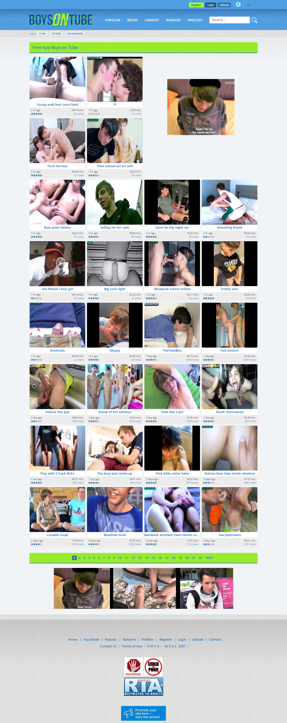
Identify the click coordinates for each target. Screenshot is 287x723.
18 (173, 558)
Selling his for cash (114, 227)
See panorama (230, 535)
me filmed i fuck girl (57, 289)
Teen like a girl (172, 412)
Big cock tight (114, 289)
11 (126, 558)
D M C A (153, 646)
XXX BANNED (75, 33)
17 (167, 558)
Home (73, 639)
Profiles (195, 20)
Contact (215, 639)
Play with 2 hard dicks (57, 473)
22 (200, 558)
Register (196, 5)
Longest (152, 20)
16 (160, 558)
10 (120, 558)
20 (187, 558)
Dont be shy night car (172, 227)
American (57, 350)
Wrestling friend (229, 227)
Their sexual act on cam (115, 166)
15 (153, 558)
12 (133, 558)
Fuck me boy (57, 166)
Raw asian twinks (57, 227)
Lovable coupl (57, 535)
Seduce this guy (57, 412)
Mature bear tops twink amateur (229, 473)
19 (180, 558)
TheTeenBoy (172, 350)
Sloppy (115, 350)
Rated (132, 20)
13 (140, 558)
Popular (112, 20)
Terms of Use (132, 646)
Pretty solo (229, 289)
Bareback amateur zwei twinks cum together (179, 535)
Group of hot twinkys (114, 412)
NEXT (209, 558)
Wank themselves (230, 412)
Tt (114, 104)
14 (146, 558)
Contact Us (108, 646)
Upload (224, 5)
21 (194, 558)
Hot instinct (229, 350)
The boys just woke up (114, 473)
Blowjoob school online (172, 289)
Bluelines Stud (115, 535)
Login (210, 5)
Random (173, 20)
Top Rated (91, 639)
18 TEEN (56, 33)
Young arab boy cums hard (57, 104)
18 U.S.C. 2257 (175, 646)
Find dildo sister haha (172, 473)
